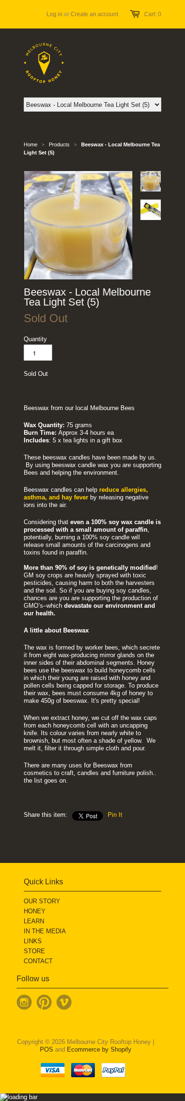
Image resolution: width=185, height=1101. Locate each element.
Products (59, 144)
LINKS (33, 941)
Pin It (115, 814)
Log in (54, 14)
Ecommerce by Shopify (99, 1049)
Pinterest (44, 1002)
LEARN (34, 921)
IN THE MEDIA (45, 931)
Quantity (35, 339)
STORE (34, 951)
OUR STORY (42, 901)
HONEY (35, 911)
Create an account (94, 14)
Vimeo (64, 1002)
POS (46, 1049)
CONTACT (38, 961)
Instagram (24, 1002)
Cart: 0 (152, 14)
